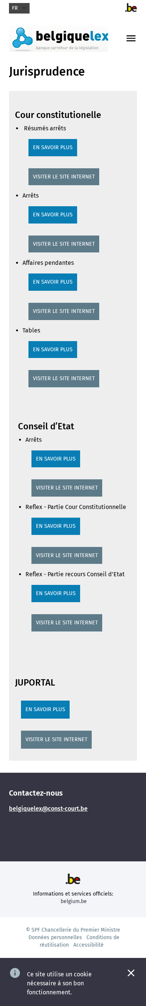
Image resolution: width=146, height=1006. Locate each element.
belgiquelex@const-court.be (48, 808)
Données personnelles (55, 937)
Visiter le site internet (64, 177)
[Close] (131, 973)
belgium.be (74, 901)
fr (15, 8)
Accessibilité (88, 945)
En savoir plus (53, 147)
